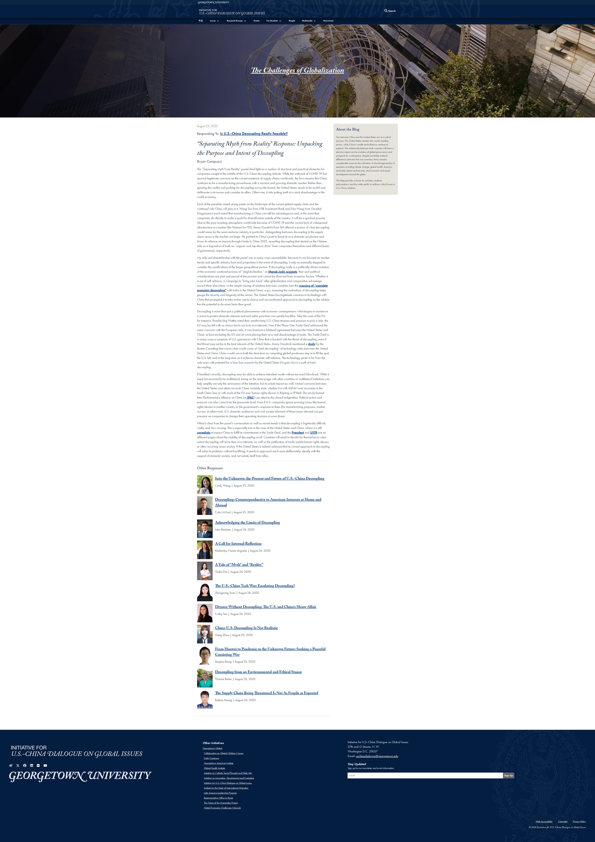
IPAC (250, 397)
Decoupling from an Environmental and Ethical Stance (258, 672)
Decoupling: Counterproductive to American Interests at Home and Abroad (268, 503)
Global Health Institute (214, 768)
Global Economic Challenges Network (222, 807)
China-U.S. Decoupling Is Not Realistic (246, 628)
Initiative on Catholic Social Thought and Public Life (228, 773)
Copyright (562, 821)
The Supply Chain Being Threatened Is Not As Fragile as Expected (266, 693)
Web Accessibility (544, 821)
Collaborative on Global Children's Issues (223, 753)
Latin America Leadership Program (220, 793)
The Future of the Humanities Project (221, 802)
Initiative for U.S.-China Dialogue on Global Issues (228, 783)
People (292, 20)
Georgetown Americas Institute (218, 763)
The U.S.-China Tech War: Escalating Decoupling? (255, 586)
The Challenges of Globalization (297, 71)
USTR (313, 432)
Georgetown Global (212, 748)
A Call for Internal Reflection (238, 544)
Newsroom (328, 20)
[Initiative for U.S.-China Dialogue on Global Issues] (232, 11)
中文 (201, 20)
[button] (214, 21)
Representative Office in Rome (218, 798)
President (298, 432)
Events (257, 20)
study (311, 344)
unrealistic (203, 432)
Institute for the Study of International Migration (226, 788)
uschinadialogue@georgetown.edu (377, 756)
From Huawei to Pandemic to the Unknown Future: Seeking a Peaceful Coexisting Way (270, 652)
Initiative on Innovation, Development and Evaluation (229, 778)
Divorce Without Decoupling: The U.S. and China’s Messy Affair (265, 607)
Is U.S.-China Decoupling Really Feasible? (254, 133)
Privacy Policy (579, 821)
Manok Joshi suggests (282, 272)
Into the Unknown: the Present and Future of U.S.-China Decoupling (269, 479)
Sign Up (508, 775)
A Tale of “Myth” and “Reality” (239, 565)
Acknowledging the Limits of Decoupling (247, 523)
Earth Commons (211, 758)
